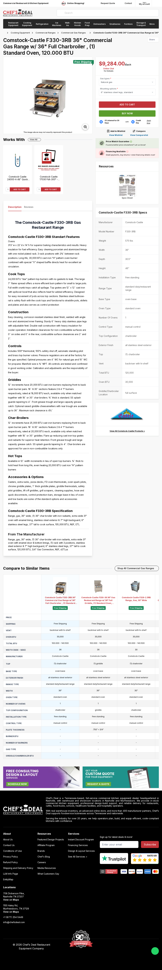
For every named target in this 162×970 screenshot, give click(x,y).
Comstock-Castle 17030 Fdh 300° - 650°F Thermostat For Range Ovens (48, 178)
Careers (41, 862)
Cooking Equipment (20, 32)
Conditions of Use (12, 851)
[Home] (4, 33)
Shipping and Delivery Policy (18, 868)
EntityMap (8, 879)
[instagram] (133, 945)
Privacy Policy (10, 856)
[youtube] (114, 945)
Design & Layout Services (81, 851)
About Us (8, 839)
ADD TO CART (19, 189)
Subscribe (150, 844)
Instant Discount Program (81, 839)
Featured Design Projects (50, 839)
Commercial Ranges (46, 32)
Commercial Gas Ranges (73, 32)
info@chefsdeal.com (14, 922)
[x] (120, 945)
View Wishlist (115, 135)
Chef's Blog (43, 856)
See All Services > (77, 856)
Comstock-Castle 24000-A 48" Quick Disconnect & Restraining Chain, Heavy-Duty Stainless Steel (17, 178)
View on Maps (11, 899)
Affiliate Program (46, 845)
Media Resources (46, 868)
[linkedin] (126, 945)
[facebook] (108, 945)
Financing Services (78, 845)
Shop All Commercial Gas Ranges (135, 568)
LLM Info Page (10, 874)
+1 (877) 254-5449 (13, 917)
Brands (41, 851)
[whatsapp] (155, 951)
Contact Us (9, 845)
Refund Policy (10, 862)
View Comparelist (139, 135)
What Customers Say (48, 874)
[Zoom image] (85, 127)
